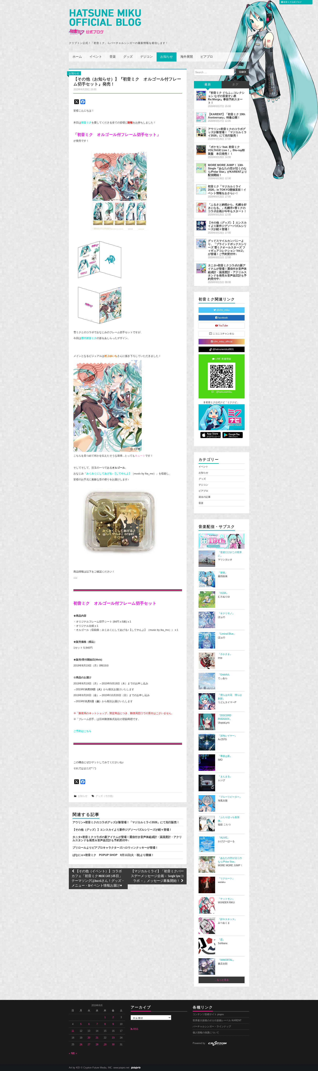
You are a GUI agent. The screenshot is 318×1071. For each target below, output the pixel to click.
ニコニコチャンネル (223, 333)
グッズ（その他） (105, 796)
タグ (235, 84)
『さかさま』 (225, 654)
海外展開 (186, 56)
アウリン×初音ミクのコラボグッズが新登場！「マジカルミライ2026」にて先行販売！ (126, 822)
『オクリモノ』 (226, 613)
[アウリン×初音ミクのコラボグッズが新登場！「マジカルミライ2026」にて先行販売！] (201, 131)
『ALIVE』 (224, 837)
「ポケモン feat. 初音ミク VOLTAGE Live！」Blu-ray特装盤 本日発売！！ (226, 150)
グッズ (128, 56)
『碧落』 (222, 572)
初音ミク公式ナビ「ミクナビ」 (222, 402)
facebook (222, 317)
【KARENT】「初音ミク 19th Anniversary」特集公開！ (226, 116)
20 (89, 1037)
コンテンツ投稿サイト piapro (208, 1014)
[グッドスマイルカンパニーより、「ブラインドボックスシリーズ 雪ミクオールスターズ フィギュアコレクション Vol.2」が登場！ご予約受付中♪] (201, 243)
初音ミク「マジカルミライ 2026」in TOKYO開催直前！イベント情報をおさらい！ (227, 190)
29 (105, 1044)
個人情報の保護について (206, 1032)
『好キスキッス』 (227, 919)
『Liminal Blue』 (227, 634)
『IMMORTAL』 (226, 960)
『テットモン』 (226, 899)
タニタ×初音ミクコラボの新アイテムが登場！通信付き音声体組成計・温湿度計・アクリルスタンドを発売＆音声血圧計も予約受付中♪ (127, 838)
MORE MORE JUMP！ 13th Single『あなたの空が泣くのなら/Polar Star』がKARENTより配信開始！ (227, 170)
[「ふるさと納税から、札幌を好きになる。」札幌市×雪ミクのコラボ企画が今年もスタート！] (201, 207)
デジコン (146, 56)
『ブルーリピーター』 (230, 797)
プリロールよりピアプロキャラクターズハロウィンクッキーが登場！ (115, 847)
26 (81, 1044)
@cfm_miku (222, 310)
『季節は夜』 (225, 756)
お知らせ (166, 56)
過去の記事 (205, 497)
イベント (95, 56)
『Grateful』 (224, 674)
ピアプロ (206, 56)
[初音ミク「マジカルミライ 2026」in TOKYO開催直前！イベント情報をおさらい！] (201, 189)
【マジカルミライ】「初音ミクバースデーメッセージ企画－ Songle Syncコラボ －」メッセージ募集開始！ (157, 876)
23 (113, 1037)
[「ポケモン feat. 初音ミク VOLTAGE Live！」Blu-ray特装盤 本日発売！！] (201, 149)
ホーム (77, 56)
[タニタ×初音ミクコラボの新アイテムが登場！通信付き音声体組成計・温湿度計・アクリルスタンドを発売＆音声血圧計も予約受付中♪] (201, 268)
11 (73, 1031)
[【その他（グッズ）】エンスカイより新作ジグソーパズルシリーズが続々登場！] (201, 225)
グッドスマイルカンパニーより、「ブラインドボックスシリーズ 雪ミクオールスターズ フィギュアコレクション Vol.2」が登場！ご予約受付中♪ (227, 247)
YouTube (223, 325)
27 (89, 1044)
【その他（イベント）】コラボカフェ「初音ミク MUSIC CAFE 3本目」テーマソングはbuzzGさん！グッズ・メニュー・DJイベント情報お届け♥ (98, 878)
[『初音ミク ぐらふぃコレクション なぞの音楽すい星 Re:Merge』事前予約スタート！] (201, 95)
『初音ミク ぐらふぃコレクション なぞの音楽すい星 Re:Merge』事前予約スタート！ (226, 97)
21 (97, 1037)
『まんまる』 (225, 776)
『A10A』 (223, 593)
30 (113, 1044)
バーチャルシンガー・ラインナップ (212, 1026)
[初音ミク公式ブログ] (105, 22)
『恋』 (221, 939)
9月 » (74, 1053)
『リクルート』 (226, 878)
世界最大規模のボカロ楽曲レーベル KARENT (217, 1020)
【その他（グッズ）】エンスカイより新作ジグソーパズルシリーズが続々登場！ (122, 829)
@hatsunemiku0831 (223, 349)
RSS (135, 1029)
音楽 (112, 56)
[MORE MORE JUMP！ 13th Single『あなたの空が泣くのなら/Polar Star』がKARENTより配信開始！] (201, 168)
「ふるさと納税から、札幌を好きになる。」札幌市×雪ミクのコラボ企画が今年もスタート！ (227, 208)
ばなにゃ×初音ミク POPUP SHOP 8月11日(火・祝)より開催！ (113, 854)
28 (97, 1044)
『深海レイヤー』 (227, 736)
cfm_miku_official (222, 341)
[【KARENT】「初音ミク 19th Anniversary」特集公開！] (201, 117)
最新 (207, 84)
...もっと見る (222, 980)
